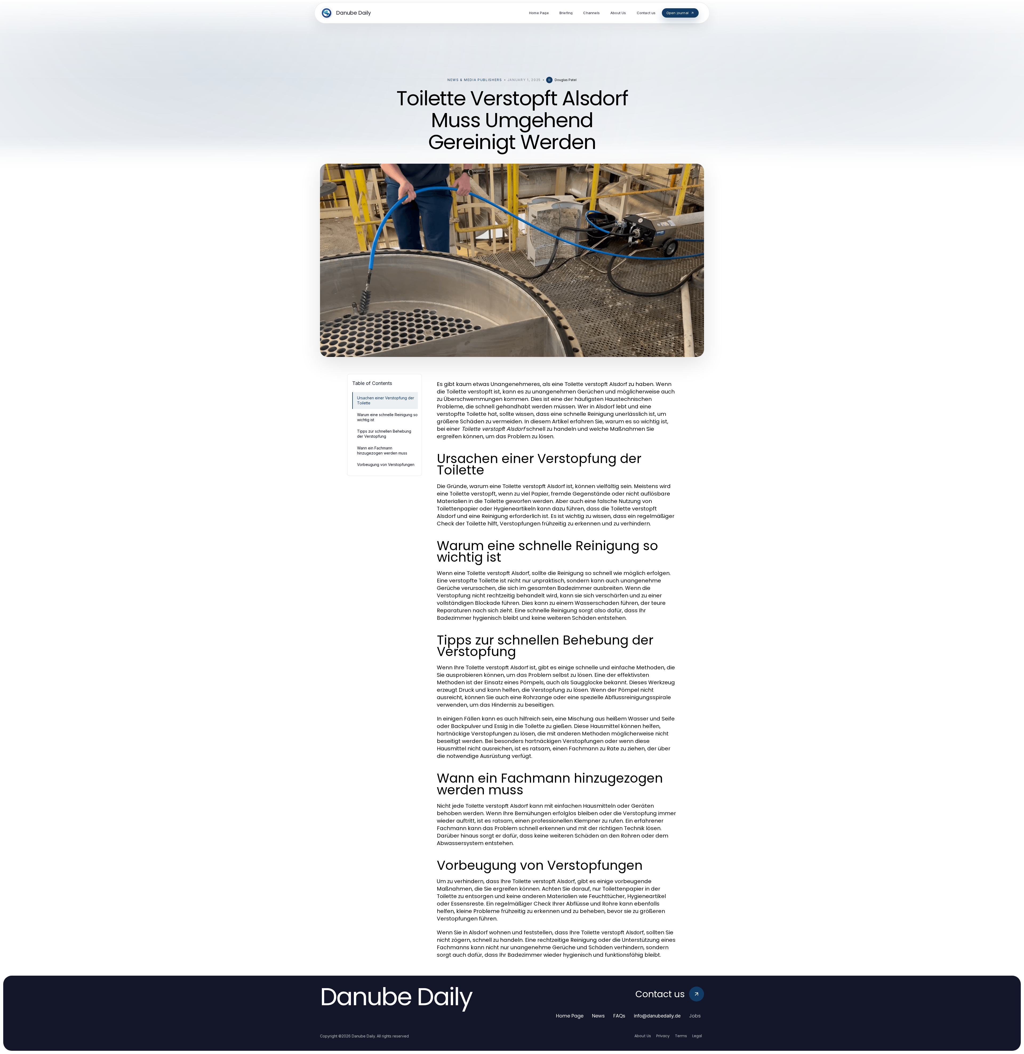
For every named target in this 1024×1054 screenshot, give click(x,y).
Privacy (663, 1036)
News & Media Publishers (474, 80)
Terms (681, 1036)
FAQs (619, 1015)
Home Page (569, 1015)
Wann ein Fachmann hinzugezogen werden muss (382, 450)
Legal (697, 1036)
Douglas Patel (566, 80)
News (598, 1015)
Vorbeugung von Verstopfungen (385, 464)
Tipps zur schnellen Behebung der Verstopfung (384, 434)
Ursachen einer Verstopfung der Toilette (385, 400)
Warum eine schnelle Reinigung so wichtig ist (387, 417)
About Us (642, 1036)
